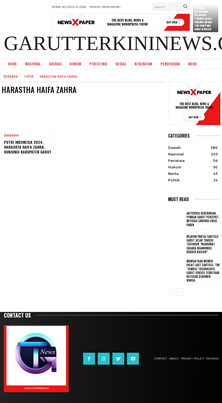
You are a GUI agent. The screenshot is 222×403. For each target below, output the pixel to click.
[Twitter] (118, 359)
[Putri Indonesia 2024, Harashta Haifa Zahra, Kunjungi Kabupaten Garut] (28, 114)
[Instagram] (104, 359)
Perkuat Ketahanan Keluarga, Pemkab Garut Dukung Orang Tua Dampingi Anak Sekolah (203, 18)
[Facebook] (89, 359)
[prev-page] (171, 292)
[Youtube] (133, 359)
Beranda (11, 76)
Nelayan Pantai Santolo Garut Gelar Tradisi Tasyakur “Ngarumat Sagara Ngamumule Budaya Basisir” (202, 244)
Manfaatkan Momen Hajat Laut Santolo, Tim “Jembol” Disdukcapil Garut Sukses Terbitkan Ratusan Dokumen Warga (203, 270)
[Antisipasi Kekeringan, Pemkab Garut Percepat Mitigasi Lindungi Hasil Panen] (176, 219)
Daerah (11, 135)
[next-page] (180, 292)
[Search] (185, 6)
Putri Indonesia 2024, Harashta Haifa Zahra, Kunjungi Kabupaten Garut (27, 147)
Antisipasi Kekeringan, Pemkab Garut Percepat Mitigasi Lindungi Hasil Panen (202, 219)
